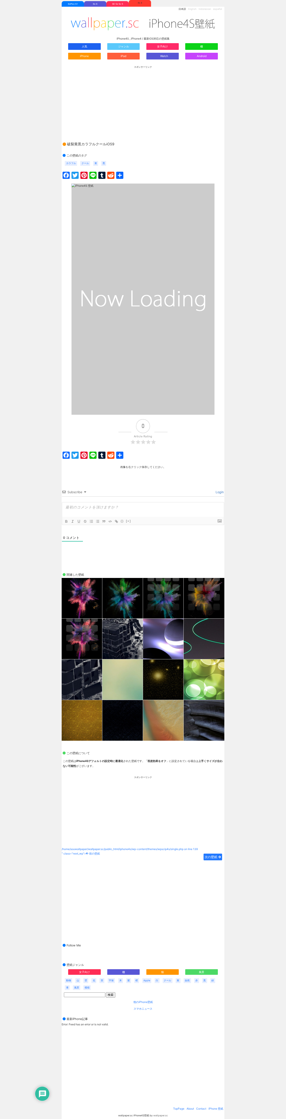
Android (201, 56)
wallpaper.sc (160, 1115)
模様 (87, 987)
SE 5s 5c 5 (117, 4)
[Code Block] (110, 521)
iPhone (84, 56)
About (190, 1108)
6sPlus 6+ (73, 4)
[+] (128, 521)
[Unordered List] (98, 521)
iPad (123, 56)
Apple (146, 980)
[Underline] (79, 521)
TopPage (178, 1108)
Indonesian (205, 9)
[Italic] (72, 521)
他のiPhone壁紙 (143, 1002)
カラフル (71, 163)
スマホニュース (143, 1008)
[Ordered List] (91, 521)
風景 (201, 972)
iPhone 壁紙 (215, 1108)
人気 (84, 46)
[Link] (116, 521)
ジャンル (123, 46)
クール (85, 163)
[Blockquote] (104, 521)
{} (122, 521)
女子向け (162, 46)
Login (219, 492)
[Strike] (85, 521)
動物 (68, 980)
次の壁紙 (211, 857)
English (192, 9)
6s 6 (95, 4)
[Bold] (66, 521)
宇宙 (111, 980)
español (217, 9)
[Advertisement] (143, 99)
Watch (164, 56)
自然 (187, 980)
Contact (201, 1108)
